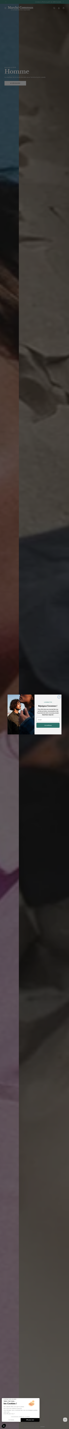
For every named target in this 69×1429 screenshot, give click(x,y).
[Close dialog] (59, 696)
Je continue (48, 725)
